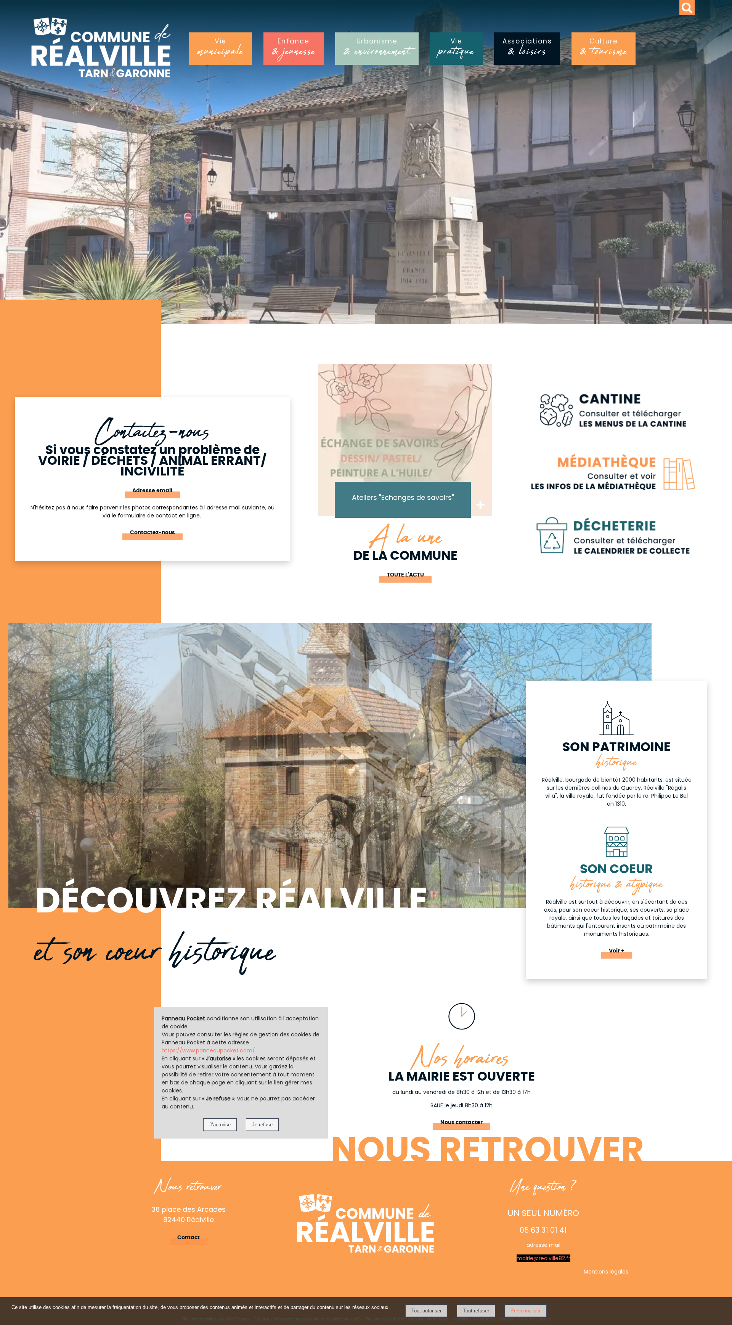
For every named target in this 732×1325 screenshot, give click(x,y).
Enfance (293, 49)
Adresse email (152, 490)
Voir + (616, 951)
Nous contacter (461, 1122)
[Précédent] (309, 451)
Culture (603, 49)
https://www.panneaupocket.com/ (208, 1050)
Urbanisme (377, 49)
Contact (188, 1237)
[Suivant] (501, 451)
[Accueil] (133, 50)
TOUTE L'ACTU (405, 575)
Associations (527, 49)
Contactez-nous (152, 532)
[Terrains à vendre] (405, 440)
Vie (220, 49)
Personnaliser (525, 1311)
